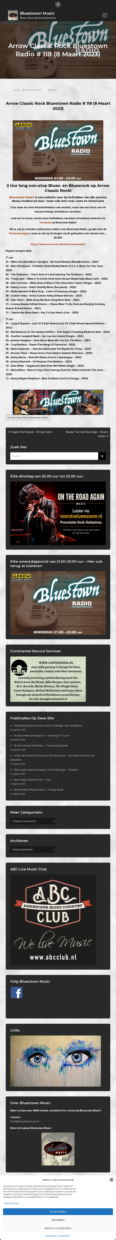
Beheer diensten (12, 1203)
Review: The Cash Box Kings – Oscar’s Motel (87, 434)
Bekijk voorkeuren (58, 1228)
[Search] (102, 456)
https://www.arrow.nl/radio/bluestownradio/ (58, 244)
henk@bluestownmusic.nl (24, 1121)
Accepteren (58, 1211)
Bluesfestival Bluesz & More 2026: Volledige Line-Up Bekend (48, 725)
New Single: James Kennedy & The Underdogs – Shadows (46, 769)
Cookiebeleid (50, 1235)
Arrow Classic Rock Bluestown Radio (27, 417)
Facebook (45, 222)
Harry (16, 90)
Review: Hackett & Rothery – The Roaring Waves (41, 745)
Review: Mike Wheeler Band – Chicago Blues (38, 789)
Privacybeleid (63, 1235)
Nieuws (52, 90)
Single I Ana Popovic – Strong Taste (31, 432)
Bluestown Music (37, 13)
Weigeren (58, 1220)
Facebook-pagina (19, 233)
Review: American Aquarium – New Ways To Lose (41, 735)
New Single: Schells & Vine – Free (32, 779)
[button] (111, 1179)
